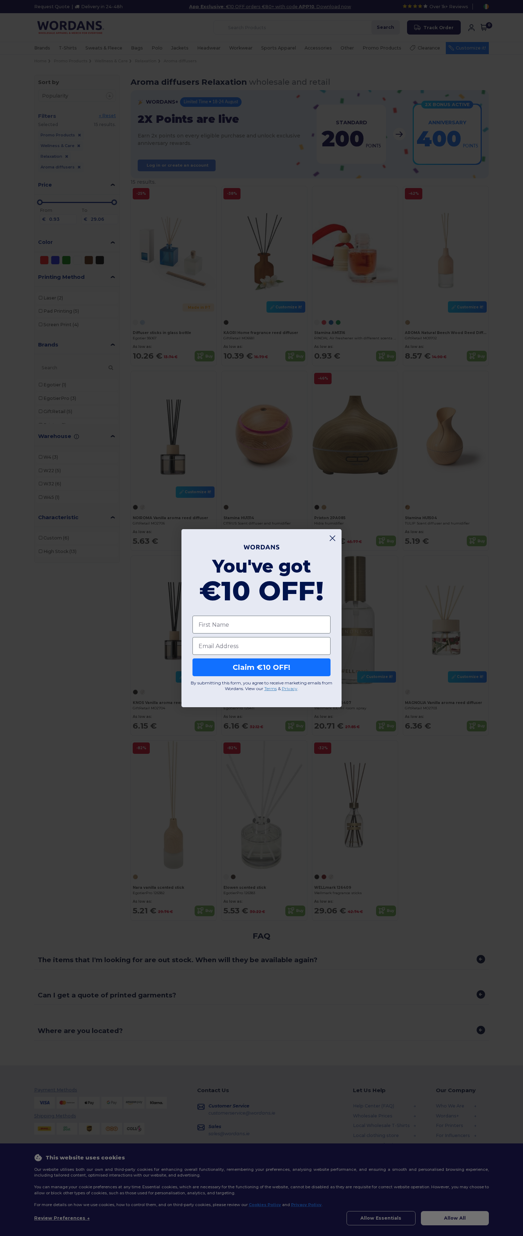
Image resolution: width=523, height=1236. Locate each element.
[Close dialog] (332, 538)
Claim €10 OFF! (261, 667)
